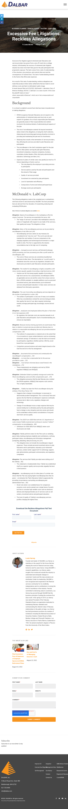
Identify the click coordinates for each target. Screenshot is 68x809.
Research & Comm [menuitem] (62, 770)
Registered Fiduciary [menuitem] (62, 774)
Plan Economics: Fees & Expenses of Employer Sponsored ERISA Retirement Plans (18, 658)
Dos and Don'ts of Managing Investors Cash (32, 654)
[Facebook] (2, 22)
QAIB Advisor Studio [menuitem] (62, 763)
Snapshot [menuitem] (48, 763)
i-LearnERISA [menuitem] (60, 777)
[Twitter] (2, 15)
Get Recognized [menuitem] (39, 770)
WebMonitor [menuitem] (60, 767)
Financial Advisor (33, 28)
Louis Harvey (30, 558)
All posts (34, 542)
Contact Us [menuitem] (49, 777)
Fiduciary (43, 28)
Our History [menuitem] (49, 770)
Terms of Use (4, 800)
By (27, 44)
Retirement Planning (19, 28)
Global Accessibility (21, 800)
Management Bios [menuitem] (51, 767)
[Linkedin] (2, 19)
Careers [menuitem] (48, 774)
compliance (52, 28)
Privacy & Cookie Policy (11, 800)
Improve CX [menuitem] (38, 763)
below (38, 210)
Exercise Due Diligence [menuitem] (41, 767)
